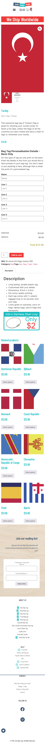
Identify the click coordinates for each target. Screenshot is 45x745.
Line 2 (4, 194)
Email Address (22, 573)
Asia (20, 264)
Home (3, 116)
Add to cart (16, 255)
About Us (22, 600)
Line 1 (4, 184)
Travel (30, 264)
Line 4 (4, 215)
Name (4, 174)
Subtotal (5, 233)
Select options (7, 382)
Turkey (35, 264)
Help (22, 647)
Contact (22, 676)
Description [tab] (9, 270)
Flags (7, 116)
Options (4, 237)
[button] (14, 10)
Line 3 (4, 205)
